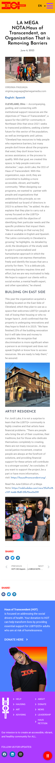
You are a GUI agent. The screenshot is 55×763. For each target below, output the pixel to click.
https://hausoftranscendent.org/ (28, 477)
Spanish (20, 98)
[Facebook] (4, 754)
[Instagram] (20, 754)
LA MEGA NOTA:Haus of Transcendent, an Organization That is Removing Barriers (27, 33)
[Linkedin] (12, 754)
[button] (7, 558)
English (9, 98)
